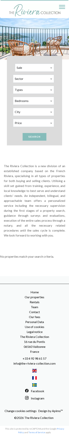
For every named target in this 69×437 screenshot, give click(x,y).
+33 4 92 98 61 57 (34, 358)
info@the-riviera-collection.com (34, 363)
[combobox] (34, 67)
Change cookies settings (21, 411)
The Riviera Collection (34, 336)
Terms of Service (37, 432)
